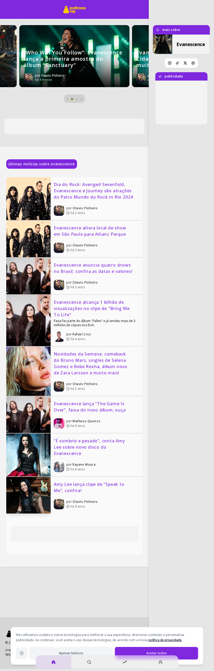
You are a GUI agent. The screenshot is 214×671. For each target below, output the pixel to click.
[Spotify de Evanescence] (193, 63)
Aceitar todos (156, 653)
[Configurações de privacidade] (21, 653)
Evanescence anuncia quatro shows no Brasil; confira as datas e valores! (93, 268)
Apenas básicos (71, 653)
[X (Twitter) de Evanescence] (185, 63)
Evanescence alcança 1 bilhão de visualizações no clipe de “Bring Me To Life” (92, 308)
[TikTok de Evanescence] (177, 63)
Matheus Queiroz (86, 421)
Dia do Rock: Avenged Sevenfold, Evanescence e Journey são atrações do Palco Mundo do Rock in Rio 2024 (93, 191)
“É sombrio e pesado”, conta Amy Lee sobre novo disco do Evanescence (90, 447)
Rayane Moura (84, 464)
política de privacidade (165, 640)
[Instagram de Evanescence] (169, 63)
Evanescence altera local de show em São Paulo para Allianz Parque (90, 231)
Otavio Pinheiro (85, 208)
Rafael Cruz (82, 334)
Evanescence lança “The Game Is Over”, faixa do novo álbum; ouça (90, 407)
